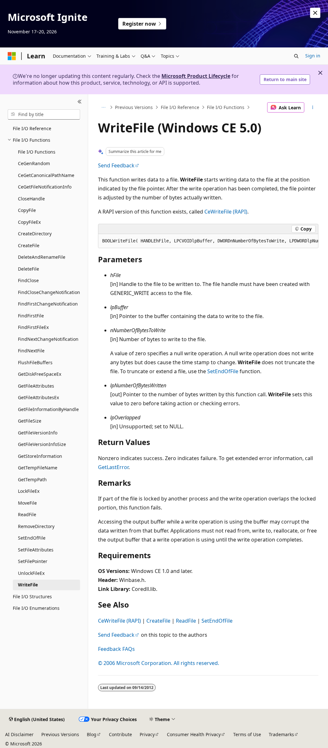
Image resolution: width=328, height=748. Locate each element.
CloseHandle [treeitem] (31, 199)
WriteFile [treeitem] (28, 585)
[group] (208, 241)
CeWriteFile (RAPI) (225, 211)
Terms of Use (247, 734)
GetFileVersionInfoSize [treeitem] (42, 444)
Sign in (312, 56)
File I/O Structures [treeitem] (32, 596)
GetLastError (113, 467)
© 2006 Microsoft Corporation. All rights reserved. (158, 663)
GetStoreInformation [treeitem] (40, 456)
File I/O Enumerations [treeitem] (36, 608)
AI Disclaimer (19, 734)
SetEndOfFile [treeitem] (31, 538)
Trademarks (281, 734)
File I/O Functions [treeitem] (36, 152)
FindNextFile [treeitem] (31, 351)
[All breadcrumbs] (103, 107)
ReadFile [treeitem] (27, 514)
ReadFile (186, 620)
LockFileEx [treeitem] (28, 491)
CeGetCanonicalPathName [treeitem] (46, 175)
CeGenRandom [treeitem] (34, 163)
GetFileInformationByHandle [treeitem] (48, 409)
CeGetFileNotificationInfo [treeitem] (44, 187)
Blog (91, 734)
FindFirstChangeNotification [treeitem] (48, 304)
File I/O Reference (180, 107)
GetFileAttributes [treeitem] (36, 386)
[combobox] (44, 114)
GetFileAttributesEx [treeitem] (38, 397)
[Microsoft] (12, 56)
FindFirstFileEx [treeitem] (33, 327)
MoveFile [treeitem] (27, 503)
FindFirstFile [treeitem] (31, 316)
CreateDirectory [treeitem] (35, 234)
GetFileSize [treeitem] (29, 421)
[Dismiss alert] (315, 13)
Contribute (120, 734)
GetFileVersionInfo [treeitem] (37, 433)
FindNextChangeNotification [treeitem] (48, 339)
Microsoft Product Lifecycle (195, 76)
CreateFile (158, 620)
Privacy (147, 734)
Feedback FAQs (116, 648)
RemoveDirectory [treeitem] (36, 526)
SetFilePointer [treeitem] (32, 561)
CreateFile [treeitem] (28, 245)
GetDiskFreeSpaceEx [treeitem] (39, 374)
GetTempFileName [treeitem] (37, 468)
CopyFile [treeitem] (27, 210)
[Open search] (296, 56)
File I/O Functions (225, 107)
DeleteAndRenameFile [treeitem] (41, 257)
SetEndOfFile (222, 371)
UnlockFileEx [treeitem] (31, 573)
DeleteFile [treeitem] (28, 269)
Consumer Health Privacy (194, 734)
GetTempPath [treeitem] (32, 479)
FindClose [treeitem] (28, 280)
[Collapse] (79, 102)
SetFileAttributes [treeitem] (35, 550)
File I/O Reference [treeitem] (32, 128)
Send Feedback (116, 165)
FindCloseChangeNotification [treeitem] (49, 292)
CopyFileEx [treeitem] (29, 222)
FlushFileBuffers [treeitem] (35, 362)
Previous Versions (134, 107)
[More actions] (312, 107)
